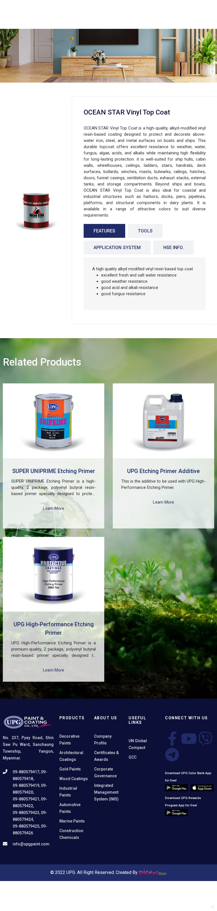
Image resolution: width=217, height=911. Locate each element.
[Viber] (205, 738)
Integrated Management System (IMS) (106, 792)
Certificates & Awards (106, 756)
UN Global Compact (138, 744)
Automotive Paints (70, 808)
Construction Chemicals (71, 834)
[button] (212, 906)
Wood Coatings (73, 778)
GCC (132, 757)
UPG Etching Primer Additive (163, 471)
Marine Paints (72, 821)
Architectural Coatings (71, 756)
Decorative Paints (69, 739)
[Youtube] (189, 738)
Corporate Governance (105, 772)
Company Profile (103, 739)
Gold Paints (70, 769)
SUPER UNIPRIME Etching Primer (53, 471)
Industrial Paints (68, 791)
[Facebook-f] (172, 738)
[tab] (104, 231)
